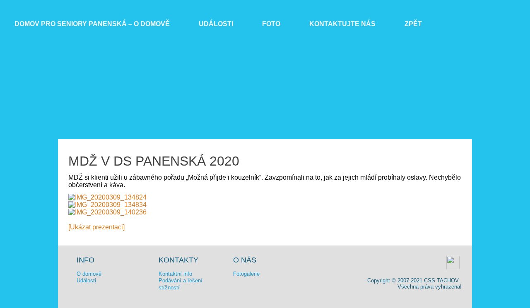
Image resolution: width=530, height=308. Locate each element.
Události (216, 23)
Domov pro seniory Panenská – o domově (92, 23)
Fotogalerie (246, 274)
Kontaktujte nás (342, 23)
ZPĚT (413, 23)
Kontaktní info (175, 274)
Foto (271, 23)
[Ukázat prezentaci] (96, 227)
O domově (89, 274)
